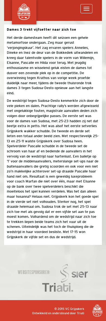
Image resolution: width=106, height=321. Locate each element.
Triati (80, 313)
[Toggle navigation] (86, 8)
